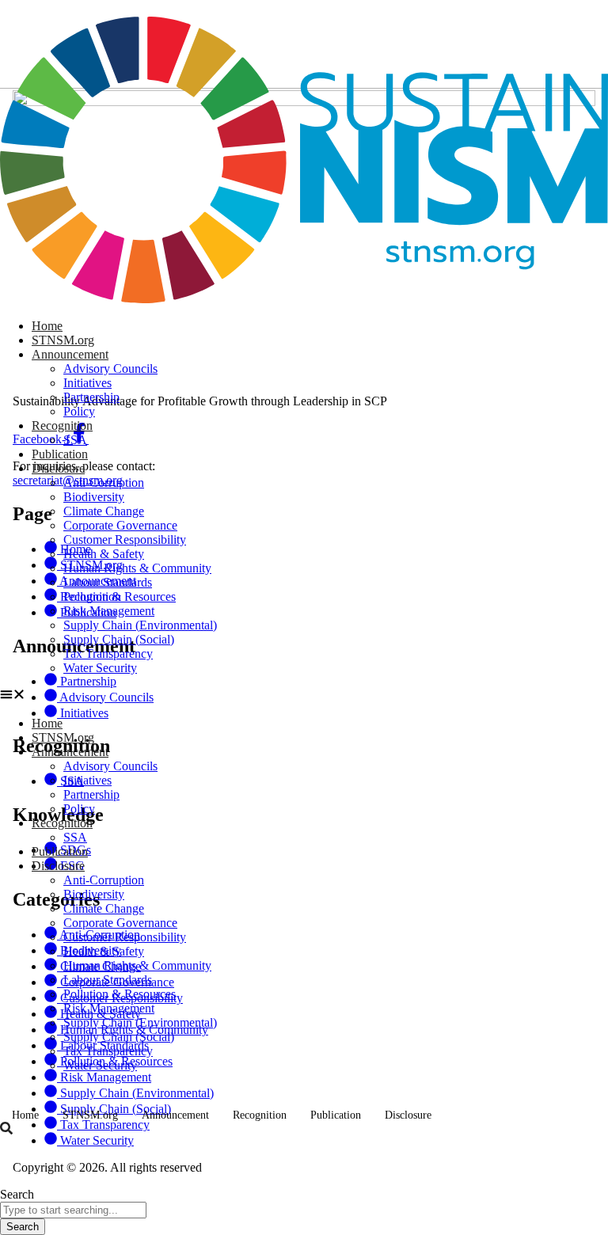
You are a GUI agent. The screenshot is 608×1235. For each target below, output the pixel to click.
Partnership (91, 397)
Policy (79, 411)
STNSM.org (63, 340)
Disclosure (58, 468)
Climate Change (103, 511)
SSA (75, 439)
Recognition (62, 425)
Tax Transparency (108, 653)
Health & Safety (103, 553)
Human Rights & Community (137, 568)
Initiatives (87, 383)
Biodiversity (93, 497)
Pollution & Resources (119, 596)
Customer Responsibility (124, 539)
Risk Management (108, 611)
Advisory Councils (110, 368)
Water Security (100, 667)
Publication (60, 454)
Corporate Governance (120, 525)
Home (47, 325)
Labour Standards (107, 582)
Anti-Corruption (103, 482)
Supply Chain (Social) (118, 639)
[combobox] (73, 1210)
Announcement (70, 354)
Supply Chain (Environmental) (140, 625)
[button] (304, 696)
